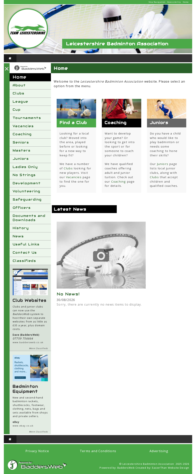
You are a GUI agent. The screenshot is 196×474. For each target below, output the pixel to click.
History (21, 228)
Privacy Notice (37, 451)
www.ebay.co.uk (23, 425)
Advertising (158, 451)
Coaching (22, 134)
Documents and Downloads (29, 218)
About (19, 85)
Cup (17, 109)
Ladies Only (25, 167)
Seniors (21, 142)
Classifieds (24, 261)
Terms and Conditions (98, 451)
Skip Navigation (157, 2)
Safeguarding (27, 199)
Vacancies (23, 126)
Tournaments (27, 118)
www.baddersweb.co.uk (28, 342)
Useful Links (26, 244)
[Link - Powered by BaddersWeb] (30, 70)
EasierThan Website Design (170, 467)
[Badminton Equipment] (30, 380)
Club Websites (30, 300)
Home (186, 2)
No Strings (24, 175)
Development (27, 183)
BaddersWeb (126, 467)
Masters (22, 150)
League (20, 101)
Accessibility (174, 2)
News (18, 236)
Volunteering (26, 191)
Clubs (18, 93)
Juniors (21, 159)
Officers (22, 208)
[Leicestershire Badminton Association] (28, 47)
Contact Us (25, 252)
